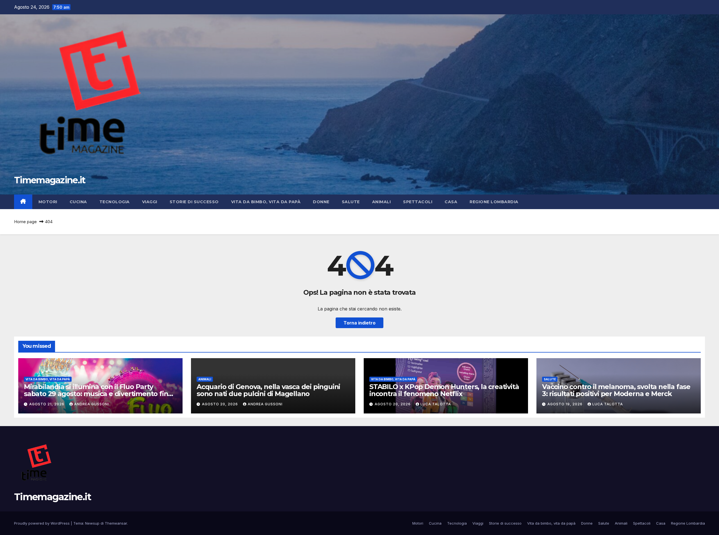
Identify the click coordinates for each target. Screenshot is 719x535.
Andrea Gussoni (91, 404)
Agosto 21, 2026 (47, 404)
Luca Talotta (435, 404)
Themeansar (116, 523)
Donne (321, 201)
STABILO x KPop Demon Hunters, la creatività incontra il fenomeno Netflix (444, 390)
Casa (451, 201)
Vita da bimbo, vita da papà (266, 201)
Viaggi (149, 201)
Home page (25, 221)
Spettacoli (417, 201)
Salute (351, 201)
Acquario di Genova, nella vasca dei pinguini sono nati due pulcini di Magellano (268, 390)
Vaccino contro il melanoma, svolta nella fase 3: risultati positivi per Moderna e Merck (616, 390)
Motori (47, 201)
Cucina (78, 201)
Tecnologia (114, 201)
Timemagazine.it (49, 180)
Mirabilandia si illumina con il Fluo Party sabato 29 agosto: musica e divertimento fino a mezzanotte (98, 394)
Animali (381, 201)
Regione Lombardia (494, 201)
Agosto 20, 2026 (220, 404)
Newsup (92, 523)
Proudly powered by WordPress (42, 523)
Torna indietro (359, 323)
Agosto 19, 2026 (565, 404)
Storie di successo (194, 201)
